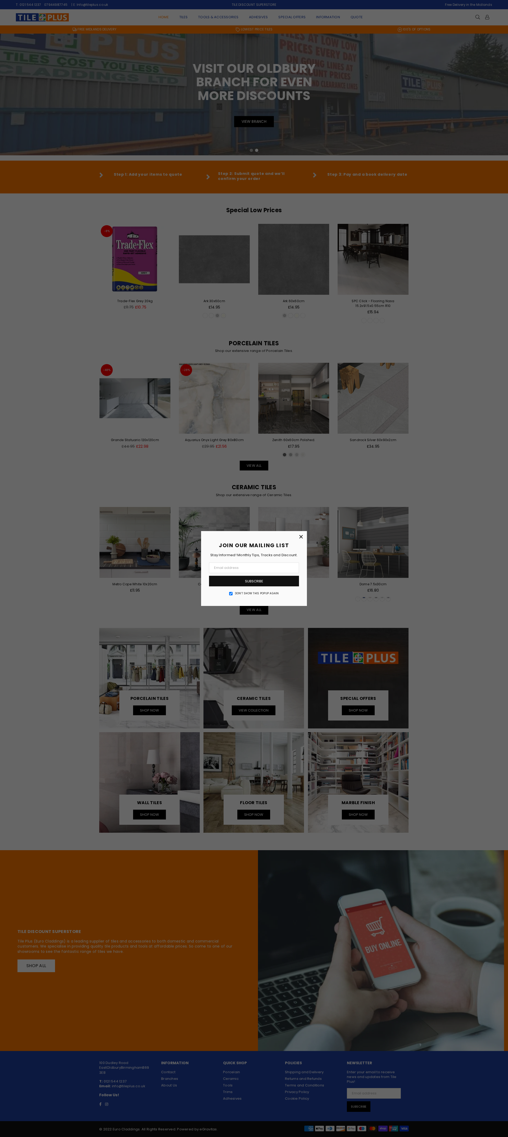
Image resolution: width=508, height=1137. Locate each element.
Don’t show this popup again (257, 593)
